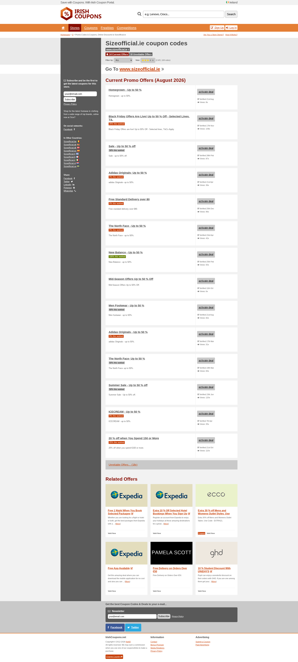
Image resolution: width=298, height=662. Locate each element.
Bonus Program (157, 645)
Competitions (126, 27)
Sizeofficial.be (70, 141)
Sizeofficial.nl (70, 163)
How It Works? (231, 35)
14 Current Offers (118, 54)
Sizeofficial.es (70, 151)
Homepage (65, 35)
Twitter (67, 181)
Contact (154, 642)
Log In (233, 27)
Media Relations (157, 648)
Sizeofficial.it (69, 160)
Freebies (107, 27)
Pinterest (68, 188)
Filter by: (109, 60)
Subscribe (70, 99)
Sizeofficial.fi (69, 154)
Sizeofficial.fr (69, 157)
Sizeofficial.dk (70, 148)
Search (231, 14)
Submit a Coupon (203, 642)
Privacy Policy (70, 104)
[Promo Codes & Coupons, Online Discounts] (81, 20)
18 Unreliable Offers (141, 54)
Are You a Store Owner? (213, 35)
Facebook (68, 129)
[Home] (63, 27)
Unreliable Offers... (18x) (123, 464)
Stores (75, 27)
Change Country (113, 657)
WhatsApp (68, 191)
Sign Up (219, 27)
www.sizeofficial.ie (116, 49)
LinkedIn (67, 185)
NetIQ (128, 642)
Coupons (91, 27)
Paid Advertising (202, 645)
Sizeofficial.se (70, 166)
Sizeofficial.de (70, 144)
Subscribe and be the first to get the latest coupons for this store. (80, 83)
